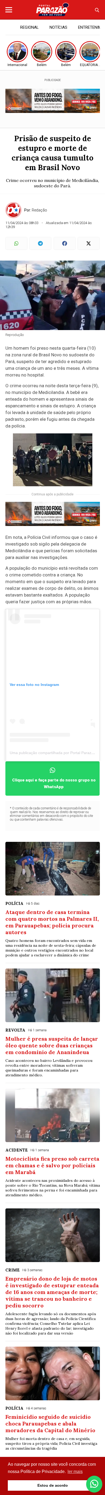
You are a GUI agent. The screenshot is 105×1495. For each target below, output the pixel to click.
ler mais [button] (75, 1471)
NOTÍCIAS (58, 27)
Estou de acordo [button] (52, 1485)
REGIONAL (29, 27)
